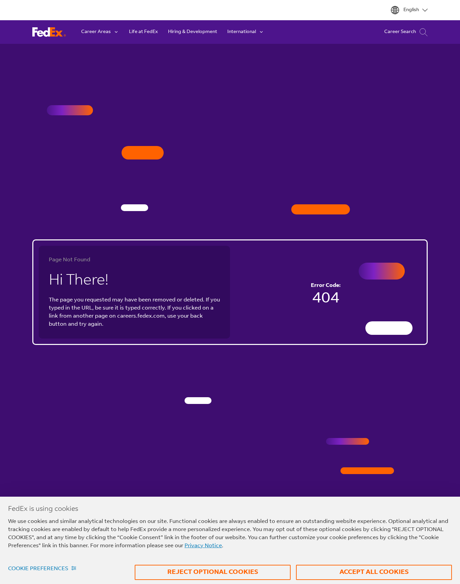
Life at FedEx (143, 32)
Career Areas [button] (96, 32)
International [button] (241, 32)
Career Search (400, 32)
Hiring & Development (192, 32)
